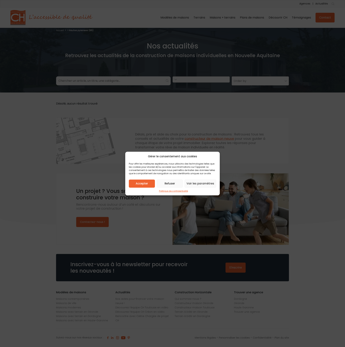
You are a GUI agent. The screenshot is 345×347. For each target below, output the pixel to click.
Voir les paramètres (200, 183)
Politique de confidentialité (173, 190)
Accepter (142, 183)
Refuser (170, 183)
